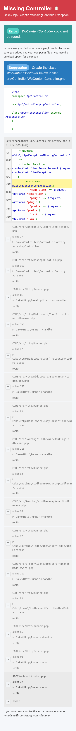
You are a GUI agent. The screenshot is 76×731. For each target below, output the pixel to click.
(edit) (25, 145)
